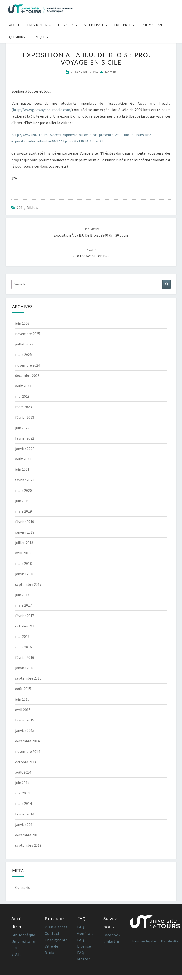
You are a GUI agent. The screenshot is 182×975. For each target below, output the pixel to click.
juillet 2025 (24, 344)
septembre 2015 (28, 678)
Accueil (14, 25)
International (152, 25)
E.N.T (16, 947)
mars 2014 (23, 803)
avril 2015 (23, 709)
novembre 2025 (27, 333)
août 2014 (23, 772)
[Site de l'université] (155, 923)
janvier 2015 (24, 730)
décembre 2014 (27, 740)
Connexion (23, 887)
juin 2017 (22, 594)
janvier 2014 (24, 824)
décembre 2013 (27, 835)
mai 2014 (22, 793)
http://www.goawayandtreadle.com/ (42, 109)
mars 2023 (23, 406)
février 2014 (24, 814)
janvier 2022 (24, 448)
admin (111, 72)
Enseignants (56, 939)
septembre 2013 (28, 845)
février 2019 (24, 521)
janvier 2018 (24, 573)
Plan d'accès (56, 926)
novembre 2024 (27, 365)
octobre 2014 (25, 761)
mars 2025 (23, 354)
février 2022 (24, 438)
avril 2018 (23, 553)
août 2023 (23, 386)
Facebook (112, 934)
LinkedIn (111, 941)
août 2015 (23, 688)
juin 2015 (22, 699)
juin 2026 (22, 323)
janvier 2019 (24, 532)
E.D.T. (16, 954)
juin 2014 (22, 782)
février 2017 (24, 615)
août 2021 (23, 459)
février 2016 (24, 657)
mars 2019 (23, 511)
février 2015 (24, 720)
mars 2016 (23, 647)
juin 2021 (22, 469)
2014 (20, 207)
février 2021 (24, 480)
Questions (17, 37)
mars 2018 (23, 563)
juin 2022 (22, 427)
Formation (65, 25)
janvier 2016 (24, 667)
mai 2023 (22, 396)
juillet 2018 (24, 542)
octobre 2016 (25, 626)
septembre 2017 (28, 584)
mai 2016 (22, 636)
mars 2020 (23, 490)
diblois (32, 207)
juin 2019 (22, 500)
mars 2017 (23, 605)
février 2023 (24, 417)
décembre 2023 (27, 375)
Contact (52, 933)
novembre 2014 (27, 751)
